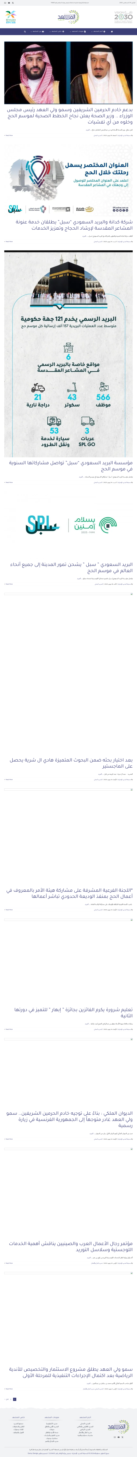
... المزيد (88, 130)
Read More (9, 135)
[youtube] (9, 3)
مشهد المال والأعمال (96, 1263)
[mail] (5, 3)
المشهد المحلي (98, 135)
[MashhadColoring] (68, 11)
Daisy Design (33, 1453)
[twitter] (13, 3)
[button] (25, 31)
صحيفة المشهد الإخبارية (124, 135)
